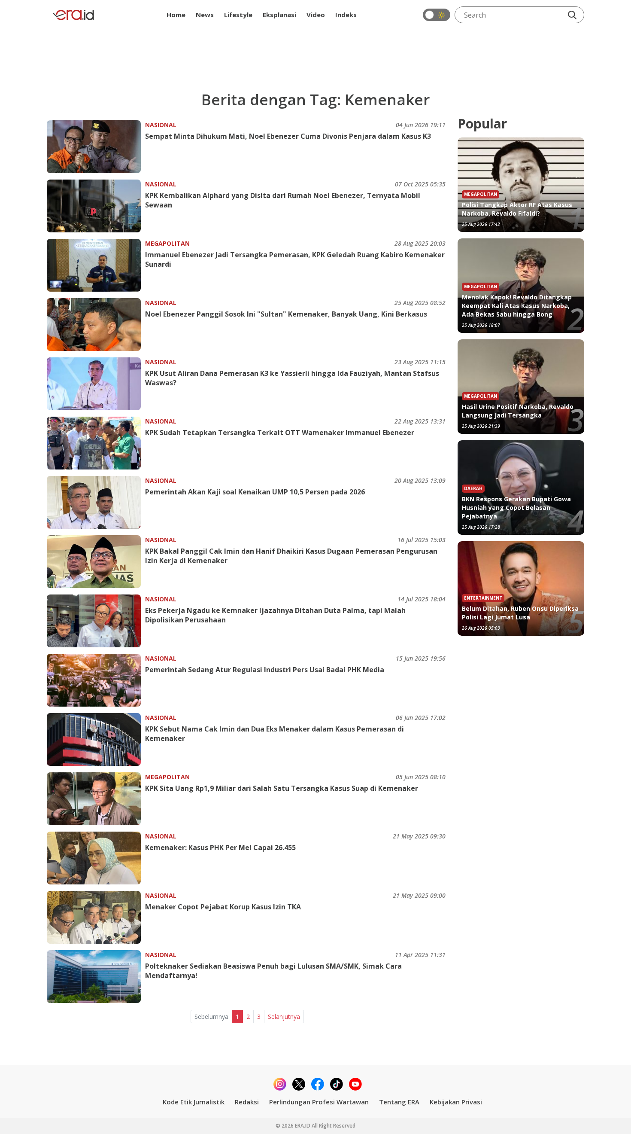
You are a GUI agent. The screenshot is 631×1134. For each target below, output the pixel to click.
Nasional (160, 125)
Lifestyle (238, 14)
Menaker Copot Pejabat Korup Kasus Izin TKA (223, 906)
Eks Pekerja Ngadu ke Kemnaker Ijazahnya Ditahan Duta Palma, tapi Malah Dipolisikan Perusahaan (275, 615)
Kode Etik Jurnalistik (193, 1101)
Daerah (473, 488)
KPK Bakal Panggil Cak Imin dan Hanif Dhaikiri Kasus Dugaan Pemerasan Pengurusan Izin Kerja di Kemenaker (291, 555)
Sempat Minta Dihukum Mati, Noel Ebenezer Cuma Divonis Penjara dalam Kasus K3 (288, 136)
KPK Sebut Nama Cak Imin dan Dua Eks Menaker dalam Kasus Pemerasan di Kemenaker (274, 733)
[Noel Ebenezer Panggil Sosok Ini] (96, 324)
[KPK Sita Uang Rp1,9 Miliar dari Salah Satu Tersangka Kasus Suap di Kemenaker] (96, 798)
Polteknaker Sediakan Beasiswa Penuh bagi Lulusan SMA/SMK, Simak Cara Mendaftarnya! (273, 970)
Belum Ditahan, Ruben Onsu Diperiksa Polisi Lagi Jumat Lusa (520, 612)
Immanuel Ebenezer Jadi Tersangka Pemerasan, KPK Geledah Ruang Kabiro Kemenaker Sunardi (295, 259)
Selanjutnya (284, 1016)
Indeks (346, 14)
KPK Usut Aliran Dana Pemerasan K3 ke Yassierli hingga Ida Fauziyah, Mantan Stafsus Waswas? (292, 378)
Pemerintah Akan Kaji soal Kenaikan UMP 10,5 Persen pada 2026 (255, 492)
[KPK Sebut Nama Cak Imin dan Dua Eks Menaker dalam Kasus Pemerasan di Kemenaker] (96, 739)
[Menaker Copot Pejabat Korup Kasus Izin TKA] (96, 917)
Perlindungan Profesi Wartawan (319, 1101)
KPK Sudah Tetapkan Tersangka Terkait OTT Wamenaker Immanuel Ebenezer (279, 432)
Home (176, 14)
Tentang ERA (399, 1101)
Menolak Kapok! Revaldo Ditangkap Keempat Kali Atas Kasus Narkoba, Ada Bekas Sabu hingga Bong (517, 305)
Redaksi (247, 1101)
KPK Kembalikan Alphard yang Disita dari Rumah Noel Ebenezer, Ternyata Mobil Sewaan (282, 200)
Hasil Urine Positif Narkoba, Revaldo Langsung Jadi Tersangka (517, 410)
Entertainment (483, 598)
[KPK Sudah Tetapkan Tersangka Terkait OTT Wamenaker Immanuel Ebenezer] (96, 443)
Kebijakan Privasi (456, 1101)
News (205, 14)
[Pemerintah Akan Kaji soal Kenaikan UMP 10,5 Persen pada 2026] (96, 502)
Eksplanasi (279, 14)
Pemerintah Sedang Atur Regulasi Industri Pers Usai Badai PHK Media (264, 669)
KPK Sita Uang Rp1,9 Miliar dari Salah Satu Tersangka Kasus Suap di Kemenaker (281, 788)
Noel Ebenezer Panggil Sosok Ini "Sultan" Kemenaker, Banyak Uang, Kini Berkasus (286, 314)
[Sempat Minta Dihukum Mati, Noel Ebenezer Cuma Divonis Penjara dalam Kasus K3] (96, 146)
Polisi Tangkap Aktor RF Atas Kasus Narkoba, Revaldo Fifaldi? (517, 209)
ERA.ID (303, 1125)
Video (315, 14)
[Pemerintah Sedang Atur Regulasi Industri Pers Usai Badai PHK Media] (96, 680)
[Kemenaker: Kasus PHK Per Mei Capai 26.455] (96, 858)
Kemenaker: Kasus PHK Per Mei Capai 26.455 (220, 847)
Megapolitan (167, 243)
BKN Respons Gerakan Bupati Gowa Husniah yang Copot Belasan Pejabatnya (516, 507)
